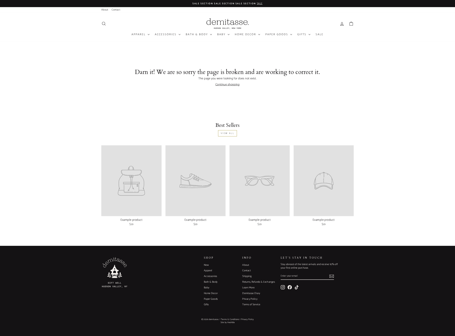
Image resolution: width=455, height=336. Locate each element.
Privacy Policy (249, 299)
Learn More (248, 287)
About (104, 10)
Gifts (302, 34)
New (206, 265)
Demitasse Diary (251, 293)
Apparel (139, 34)
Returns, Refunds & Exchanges (258, 282)
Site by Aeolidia (228, 322)
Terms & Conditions (230, 319)
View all (227, 133)
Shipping (246, 276)
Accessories (166, 34)
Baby (222, 34)
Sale (319, 34)
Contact (116, 10)
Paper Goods (277, 34)
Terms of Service (251, 304)
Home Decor (246, 34)
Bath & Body (197, 34)
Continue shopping (227, 85)
